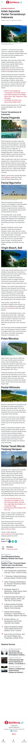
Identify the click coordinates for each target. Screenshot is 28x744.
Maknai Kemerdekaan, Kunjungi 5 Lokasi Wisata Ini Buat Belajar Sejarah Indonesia (15, 613)
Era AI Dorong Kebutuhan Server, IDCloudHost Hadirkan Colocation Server (17, 653)
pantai (7, 69)
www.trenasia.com (6, 534)
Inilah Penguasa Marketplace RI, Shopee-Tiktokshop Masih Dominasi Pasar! (15, 584)
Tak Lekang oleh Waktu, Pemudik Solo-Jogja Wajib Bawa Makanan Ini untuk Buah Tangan (15, 504)
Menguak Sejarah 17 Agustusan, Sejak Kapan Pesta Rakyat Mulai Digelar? (15, 591)
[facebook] (9, 541)
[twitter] (16, 541)
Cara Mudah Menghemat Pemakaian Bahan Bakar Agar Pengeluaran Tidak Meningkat (15, 96)
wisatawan (7, 177)
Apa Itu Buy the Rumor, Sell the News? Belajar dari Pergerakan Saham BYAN (14, 636)
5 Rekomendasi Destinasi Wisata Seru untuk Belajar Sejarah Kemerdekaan (13, 606)
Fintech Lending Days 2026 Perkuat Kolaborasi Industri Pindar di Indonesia (17, 670)
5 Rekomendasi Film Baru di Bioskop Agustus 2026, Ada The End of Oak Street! (14, 598)
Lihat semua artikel (12, 549)
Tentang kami (14, 725)
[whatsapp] (12, 541)
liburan (9, 529)
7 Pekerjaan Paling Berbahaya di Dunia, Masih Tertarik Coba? (15, 577)
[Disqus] (14, 696)
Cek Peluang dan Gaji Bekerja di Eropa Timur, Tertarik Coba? (15, 571)
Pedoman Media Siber (14, 727)
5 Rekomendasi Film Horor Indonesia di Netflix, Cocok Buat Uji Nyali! (17, 662)
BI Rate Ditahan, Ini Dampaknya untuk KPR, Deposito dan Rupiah (13, 621)
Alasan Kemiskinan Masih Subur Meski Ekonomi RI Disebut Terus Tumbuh (13, 628)
